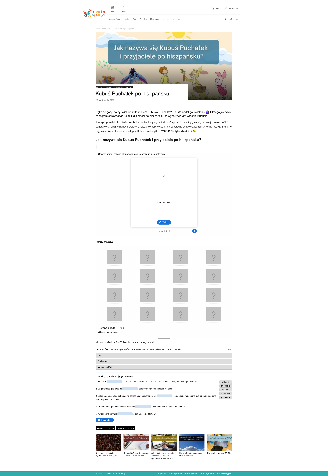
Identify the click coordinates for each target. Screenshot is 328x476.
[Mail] (237, 19)
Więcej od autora (126, 428)
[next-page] (101, 463)
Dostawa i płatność (190, 473)
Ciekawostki (107, 87)
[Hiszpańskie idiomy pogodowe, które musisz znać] (191, 442)
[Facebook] (225, 19)
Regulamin (162, 473)
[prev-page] (97, 463)
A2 (109, 29)
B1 (101, 87)
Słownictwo (128, 87)
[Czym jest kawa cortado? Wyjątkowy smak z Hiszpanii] (108, 442)
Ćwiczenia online (118, 87)
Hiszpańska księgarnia (224, 473)
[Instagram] (231, 19)
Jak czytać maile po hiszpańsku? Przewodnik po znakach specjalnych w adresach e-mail (163, 456)
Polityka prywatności (207, 473)
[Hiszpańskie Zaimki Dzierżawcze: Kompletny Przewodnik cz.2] (136, 442)
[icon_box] (112, 10)
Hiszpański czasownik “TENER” (219, 453)
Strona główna (101, 29)
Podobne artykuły (105, 428)
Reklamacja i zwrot (175, 473)
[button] (215, 8)
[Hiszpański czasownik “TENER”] (219, 442)
